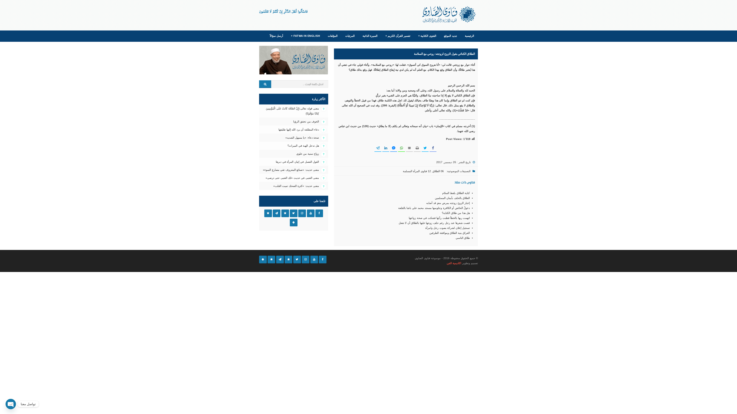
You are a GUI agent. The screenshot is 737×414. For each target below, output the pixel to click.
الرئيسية (469, 35)
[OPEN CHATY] (11, 404)
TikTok (285, 213)
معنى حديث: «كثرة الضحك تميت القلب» (296, 185)
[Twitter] (297, 259)
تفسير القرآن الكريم (397, 35)
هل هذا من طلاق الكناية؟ (456, 212)
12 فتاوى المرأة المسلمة (417, 171)
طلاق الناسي (463, 237)
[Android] (263, 259)
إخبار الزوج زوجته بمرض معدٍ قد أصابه (448, 203)
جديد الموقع (450, 35)
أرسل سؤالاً (276, 35)
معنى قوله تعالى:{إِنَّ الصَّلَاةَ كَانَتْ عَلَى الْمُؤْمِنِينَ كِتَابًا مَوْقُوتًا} (292, 111)
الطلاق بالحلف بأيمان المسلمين (452, 198)
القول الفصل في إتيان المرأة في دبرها (297, 161)
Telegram (276, 213)
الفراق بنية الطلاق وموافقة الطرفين (449, 232)
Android (293, 222)
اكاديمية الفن (454, 263)
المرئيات (350, 35)
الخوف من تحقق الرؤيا (306, 121)
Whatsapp (268, 213)
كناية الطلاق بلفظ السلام (456, 193)
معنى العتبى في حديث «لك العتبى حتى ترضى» (292, 177)
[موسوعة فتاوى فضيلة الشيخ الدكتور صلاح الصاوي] (449, 14)
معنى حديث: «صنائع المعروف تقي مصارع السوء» (291, 169)
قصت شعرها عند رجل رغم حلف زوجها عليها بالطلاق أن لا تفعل (434, 222)
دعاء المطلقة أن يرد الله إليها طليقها (298, 129)
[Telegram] (280, 259)
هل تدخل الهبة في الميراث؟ (303, 145)
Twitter (293, 213)
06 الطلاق (438, 171)
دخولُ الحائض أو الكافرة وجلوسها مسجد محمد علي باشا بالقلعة (434, 207)
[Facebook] (322, 259)
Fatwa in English (305, 35)
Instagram (302, 213)
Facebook (319, 213)
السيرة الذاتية (370, 35)
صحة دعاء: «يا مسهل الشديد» (302, 137)
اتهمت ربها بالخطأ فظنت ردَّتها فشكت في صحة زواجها (439, 217)
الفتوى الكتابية (427, 35)
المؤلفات (333, 35)
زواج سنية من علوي (307, 153)
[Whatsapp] (271, 259)
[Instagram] (305, 259)
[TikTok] (288, 259)
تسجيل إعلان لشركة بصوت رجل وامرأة (447, 227)
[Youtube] (314, 259)
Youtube (311, 213)
